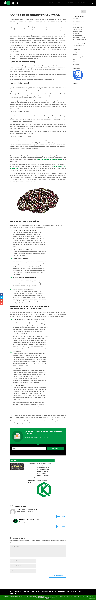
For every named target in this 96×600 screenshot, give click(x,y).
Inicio (44, 3)
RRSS (74, 59)
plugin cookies (92, 598)
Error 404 (75, 18)
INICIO (11, 591)
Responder (61, 516)
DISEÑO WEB (26, 591)
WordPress (76, 64)
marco (19, 509)
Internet (75, 54)
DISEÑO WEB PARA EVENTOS (48, 591)
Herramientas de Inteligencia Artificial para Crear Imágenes (79, 44)
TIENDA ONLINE (35, 591)
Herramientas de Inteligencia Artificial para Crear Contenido (79, 37)
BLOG (89, 3)
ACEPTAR (48, 598)
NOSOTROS (52, 3)
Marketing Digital (78, 57)
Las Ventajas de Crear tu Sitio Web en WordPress (79, 23)
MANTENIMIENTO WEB (63, 591)
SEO (74, 62)
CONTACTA (81, 3)
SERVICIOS (61, 3)
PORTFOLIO (72, 3)
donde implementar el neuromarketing (49, 159)
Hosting (75, 52)
